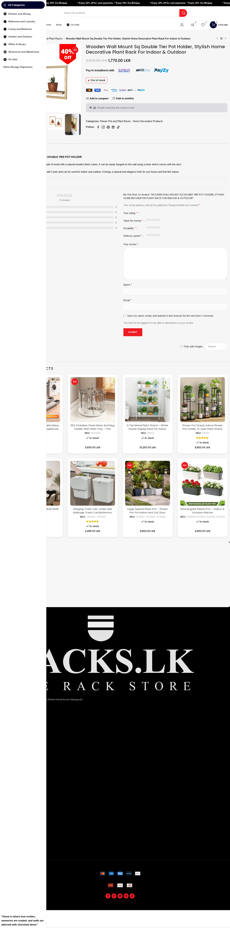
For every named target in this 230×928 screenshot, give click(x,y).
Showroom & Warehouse (25, 784)
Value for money (133, 220)
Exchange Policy (20, 739)
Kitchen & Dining (19, 762)
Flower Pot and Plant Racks (47, 38)
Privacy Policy (18, 733)
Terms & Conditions (21, 744)
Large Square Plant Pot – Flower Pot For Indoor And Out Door (147, 510)
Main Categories (23, 756)
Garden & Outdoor (21, 773)
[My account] (182, 24)
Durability (129, 228)
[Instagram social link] (114, 895)
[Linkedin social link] (126, 895)
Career (15, 812)
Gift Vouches (18, 852)
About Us (16, 728)
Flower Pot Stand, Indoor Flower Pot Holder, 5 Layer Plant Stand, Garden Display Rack (203, 429)
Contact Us (17, 750)
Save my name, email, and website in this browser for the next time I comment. (170, 315)
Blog (13, 818)
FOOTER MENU (20, 790)
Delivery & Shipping (21, 835)
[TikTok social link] (132, 895)
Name (127, 284)
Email (127, 300)
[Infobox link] (120, 548)
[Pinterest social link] (120, 895)
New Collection (19, 801)
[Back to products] (221, 39)
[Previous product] (217, 39)
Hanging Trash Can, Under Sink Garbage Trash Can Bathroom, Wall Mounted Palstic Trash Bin (92, 512)
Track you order (19, 830)
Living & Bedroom (20, 778)
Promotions (17, 846)
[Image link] (120, 873)
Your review (130, 244)
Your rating (130, 213)
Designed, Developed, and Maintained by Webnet (201, 908)
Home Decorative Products (148, 121)
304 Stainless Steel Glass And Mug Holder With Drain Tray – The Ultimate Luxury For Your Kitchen (93, 429)
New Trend (17, 807)
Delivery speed (132, 235)
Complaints (17, 841)
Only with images (193, 346)
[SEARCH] (183, 13)
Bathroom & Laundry (22, 767)
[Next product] (225, 39)
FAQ (13, 796)
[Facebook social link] (107, 895)
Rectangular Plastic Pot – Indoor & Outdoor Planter (202, 510)
